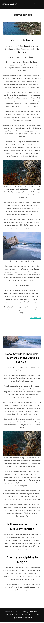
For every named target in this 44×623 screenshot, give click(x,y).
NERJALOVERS (9, 4)
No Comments (25, 370)
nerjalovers (12, 46)
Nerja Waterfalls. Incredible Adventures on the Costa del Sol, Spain (22, 357)
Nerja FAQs (13, 614)
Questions (9, 49)
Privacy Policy (28, 612)
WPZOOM (28, 618)
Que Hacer (24, 46)
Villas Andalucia (35, 318)
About (36, 612)
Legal (6, 614)
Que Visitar (33, 46)
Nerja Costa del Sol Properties (29, 614)
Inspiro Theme (17, 618)
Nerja (21, 367)
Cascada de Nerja (22, 40)
